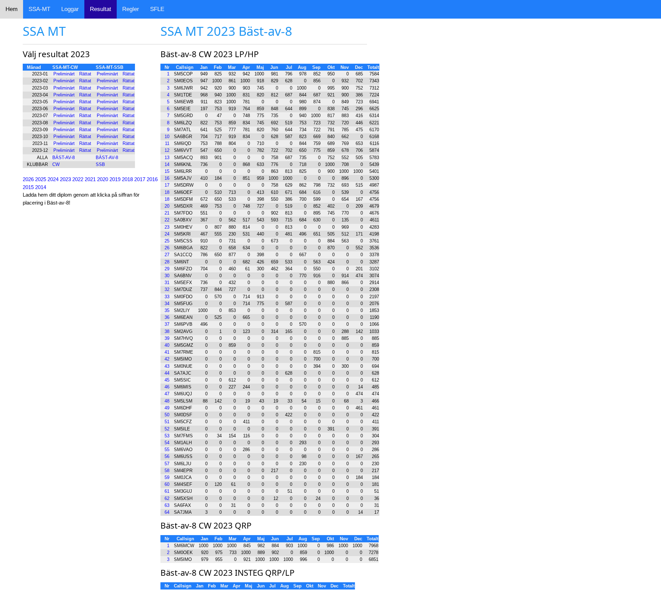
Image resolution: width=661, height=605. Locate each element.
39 (167, 338)
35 (167, 310)
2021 (90, 179)
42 (167, 359)
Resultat (100, 9)
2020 (102, 179)
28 (167, 261)
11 (167, 143)
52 (167, 428)
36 (167, 317)
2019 (114, 179)
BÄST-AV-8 (63, 157)
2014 (40, 187)
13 (167, 157)
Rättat (85, 73)
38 (167, 331)
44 (167, 373)
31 (167, 282)
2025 (40, 179)
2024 (53, 179)
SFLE (157, 9)
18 (167, 192)
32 (167, 289)
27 (167, 254)
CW (56, 164)
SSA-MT (39, 9)
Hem (12, 9)
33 (167, 296)
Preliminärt (64, 73)
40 (167, 345)
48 (167, 401)
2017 (139, 179)
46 (167, 386)
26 (167, 247)
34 (167, 303)
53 (167, 435)
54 (167, 442)
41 (167, 352)
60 (167, 484)
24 (167, 234)
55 (167, 449)
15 (167, 171)
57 (167, 463)
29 (167, 268)
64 (167, 512)
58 (167, 470)
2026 (28, 179)
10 (167, 136)
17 (167, 185)
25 (167, 240)
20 (167, 206)
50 (167, 414)
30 (167, 275)
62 (167, 498)
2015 (28, 187)
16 (167, 178)
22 (167, 219)
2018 (127, 179)
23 (167, 227)
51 (167, 421)
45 (167, 380)
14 (167, 164)
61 (167, 491)
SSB (100, 164)
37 (167, 324)
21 (167, 213)
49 (167, 407)
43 (167, 366)
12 (167, 150)
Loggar (70, 9)
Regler (130, 9)
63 (167, 505)
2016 (152, 179)
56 (167, 456)
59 (167, 477)
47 (167, 393)
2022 (77, 179)
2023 (65, 179)
